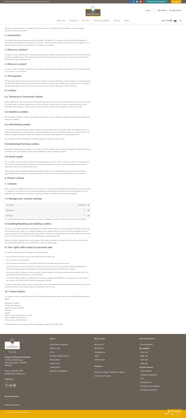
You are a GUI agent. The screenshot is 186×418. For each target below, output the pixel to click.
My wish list (99, 348)
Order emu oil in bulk (102, 376)
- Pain (142, 379)
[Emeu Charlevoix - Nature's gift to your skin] (93, 10)
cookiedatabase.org (40, 324)
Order (97, 356)
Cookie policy (55, 367)
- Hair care (144, 360)
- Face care (144, 352)
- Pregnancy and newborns (150, 386)
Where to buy (55, 348)
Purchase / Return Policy (59, 356)
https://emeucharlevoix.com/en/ (24, 40)
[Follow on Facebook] (130, 1)
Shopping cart (100, 352)
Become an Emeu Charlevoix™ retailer (109, 372)
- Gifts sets (144, 363)
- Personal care (145, 382)
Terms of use (54, 363)
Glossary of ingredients (58, 371)
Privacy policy (55, 360)
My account (99, 344)
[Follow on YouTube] (140, 1)
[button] (169, 20)
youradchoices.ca (52, 236)
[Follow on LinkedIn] (137, 1)
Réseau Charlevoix (12, 405)
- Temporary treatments (148, 375)
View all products (146, 344)
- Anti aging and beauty (148, 390)
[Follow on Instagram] (133, 1)
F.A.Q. (52, 352)
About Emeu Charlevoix (59, 344)
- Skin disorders (146, 371)
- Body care (144, 356)
